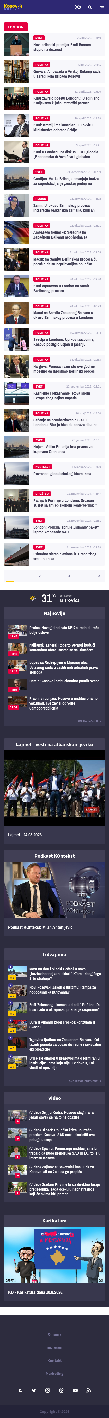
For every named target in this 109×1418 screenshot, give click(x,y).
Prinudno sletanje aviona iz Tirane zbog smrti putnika (54, 554)
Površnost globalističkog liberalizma (54, 473)
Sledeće (98, 575)
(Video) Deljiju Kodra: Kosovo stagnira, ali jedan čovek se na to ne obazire (54, 1117)
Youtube (75, 1390)
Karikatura (54, 1220)
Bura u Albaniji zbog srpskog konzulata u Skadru (54, 1026)
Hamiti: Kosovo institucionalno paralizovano (54, 685)
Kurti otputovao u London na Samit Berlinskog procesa (54, 286)
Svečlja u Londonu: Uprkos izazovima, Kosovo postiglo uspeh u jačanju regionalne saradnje (54, 339)
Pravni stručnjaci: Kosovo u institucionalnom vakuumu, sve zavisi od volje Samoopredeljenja (54, 703)
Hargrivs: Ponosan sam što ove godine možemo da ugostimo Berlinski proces (54, 366)
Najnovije (54, 613)
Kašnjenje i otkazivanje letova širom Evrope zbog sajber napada (54, 393)
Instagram (47, 1390)
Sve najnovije (88, 721)
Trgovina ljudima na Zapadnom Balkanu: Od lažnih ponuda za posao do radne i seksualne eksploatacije (54, 1044)
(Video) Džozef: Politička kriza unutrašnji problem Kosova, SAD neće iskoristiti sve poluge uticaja (54, 1135)
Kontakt (54, 1360)
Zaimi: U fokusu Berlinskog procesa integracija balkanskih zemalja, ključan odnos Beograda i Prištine (54, 205)
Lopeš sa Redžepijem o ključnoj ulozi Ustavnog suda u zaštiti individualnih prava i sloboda (54, 667)
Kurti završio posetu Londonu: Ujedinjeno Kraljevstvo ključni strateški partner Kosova (54, 98)
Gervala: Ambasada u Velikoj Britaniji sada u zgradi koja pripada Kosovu (54, 71)
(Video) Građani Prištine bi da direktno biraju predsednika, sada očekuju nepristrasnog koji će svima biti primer (54, 1189)
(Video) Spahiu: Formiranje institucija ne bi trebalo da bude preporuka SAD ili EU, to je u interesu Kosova (54, 1153)
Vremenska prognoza (77, 7)
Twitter (34, 1390)
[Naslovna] (13, 7)
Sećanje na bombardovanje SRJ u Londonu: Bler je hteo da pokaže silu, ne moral (54, 420)
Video (54, 1098)
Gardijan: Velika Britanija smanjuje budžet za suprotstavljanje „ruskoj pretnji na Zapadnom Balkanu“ (54, 178)
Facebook (20, 1390)
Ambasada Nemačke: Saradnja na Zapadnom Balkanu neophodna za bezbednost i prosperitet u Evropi (54, 232)
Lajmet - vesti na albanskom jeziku (54, 744)
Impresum (54, 1347)
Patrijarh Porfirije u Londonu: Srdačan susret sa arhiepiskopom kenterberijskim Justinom (54, 500)
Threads (61, 1390)
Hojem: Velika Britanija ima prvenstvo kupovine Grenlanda (54, 447)
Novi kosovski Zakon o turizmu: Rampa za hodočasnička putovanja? (54, 991)
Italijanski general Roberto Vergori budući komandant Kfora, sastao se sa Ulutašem (54, 649)
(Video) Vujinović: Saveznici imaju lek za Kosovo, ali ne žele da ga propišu (54, 1171)
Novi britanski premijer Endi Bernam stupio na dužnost (54, 44)
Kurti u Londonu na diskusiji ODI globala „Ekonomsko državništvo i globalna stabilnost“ (54, 152)
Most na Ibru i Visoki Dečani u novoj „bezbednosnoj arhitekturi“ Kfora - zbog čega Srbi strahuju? (54, 973)
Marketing (55, 1373)
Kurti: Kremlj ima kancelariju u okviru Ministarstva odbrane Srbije (54, 125)
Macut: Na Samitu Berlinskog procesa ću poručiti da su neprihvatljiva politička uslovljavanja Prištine (54, 259)
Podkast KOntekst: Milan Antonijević (54, 899)
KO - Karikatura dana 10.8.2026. (54, 1264)
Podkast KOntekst (54, 856)
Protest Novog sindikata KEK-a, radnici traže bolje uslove (54, 632)
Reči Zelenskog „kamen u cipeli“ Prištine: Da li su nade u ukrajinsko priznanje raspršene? (54, 1009)
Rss (88, 1390)
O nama (54, 1334)
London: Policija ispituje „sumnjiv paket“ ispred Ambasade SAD (54, 527)
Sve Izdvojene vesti (84, 1081)
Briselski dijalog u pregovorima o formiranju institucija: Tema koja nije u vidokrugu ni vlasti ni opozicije (54, 1063)
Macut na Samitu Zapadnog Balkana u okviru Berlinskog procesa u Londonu (54, 313)
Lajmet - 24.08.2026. (54, 797)
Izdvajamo (54, 954)
